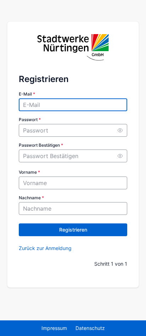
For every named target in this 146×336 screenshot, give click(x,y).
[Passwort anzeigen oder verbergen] (120, 130)
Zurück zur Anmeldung (45, 248)
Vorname (29, 172)
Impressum (54, 328)
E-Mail (27, 94)
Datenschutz (90, 328)
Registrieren (73, 230)
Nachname (31, 197)
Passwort (30, 119)
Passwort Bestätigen (41, 145)
